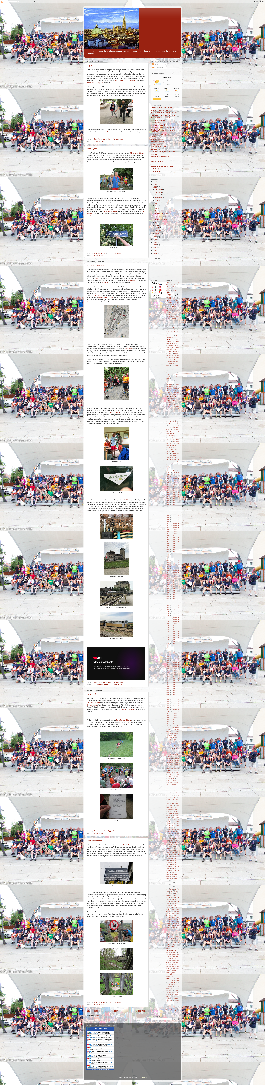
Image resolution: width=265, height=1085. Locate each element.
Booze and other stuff (172, 351)
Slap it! (89, 65)
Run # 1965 (169, 846)
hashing (168, 472)
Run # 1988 (174, 864)
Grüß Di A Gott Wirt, (93, 703)
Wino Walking (171, 1010)
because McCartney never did (125, 80)
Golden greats (172, 455)
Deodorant (169, 384)
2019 (93, 141)
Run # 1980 (174, 860)
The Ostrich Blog (156, 144)
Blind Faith (169, 335)
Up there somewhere (95, 265)
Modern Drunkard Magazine (160, 156)
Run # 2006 (169, 878)
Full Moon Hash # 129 (172, 412)
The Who (173, 996)
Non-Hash (169, 782)
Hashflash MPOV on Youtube (160, 117)
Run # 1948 (175, 831)
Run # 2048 (175, 911)
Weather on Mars (157, 139)
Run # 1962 (174, 844)
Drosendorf (131, 280)
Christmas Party (95, 1033)
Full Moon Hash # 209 (172, 423)
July (156, 203)
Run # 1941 (171, 825)
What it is (176, 1004)
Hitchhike (176, 731)
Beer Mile (173, 329)
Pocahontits (169, 790)
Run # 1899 (175, 823)
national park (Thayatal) (106, 297)
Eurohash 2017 (172, 396)
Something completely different (170, 976)
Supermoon (169, 986)
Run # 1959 (174, 841)
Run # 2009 (174, 880)
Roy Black (176, 815)
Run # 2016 (169, 886)
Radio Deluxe (155, 122)
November (158, 192)
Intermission (175, 741)
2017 (155, 237)
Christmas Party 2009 (172, 361)
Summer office (172, 982)
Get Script (94, 1069)
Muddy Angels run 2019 (172, 768)
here (91, 216)
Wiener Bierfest (170, 1008)
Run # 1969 (169, 850)
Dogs (167, 388)
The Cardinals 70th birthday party (172, 994)
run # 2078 (176, 931)
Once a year (92, 149)
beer (175, 326)
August (157, 200)
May (156, 222)
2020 (155, 181)
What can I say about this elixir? (161, 110)
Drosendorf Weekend (103, 684)
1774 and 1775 (170, 286)
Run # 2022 (169, 890)
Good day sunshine (171, 457)
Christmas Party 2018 (172, 374)
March (157, 228)
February (158, 230)
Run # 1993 (169, 866)
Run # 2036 (174, 899)
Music (177, 772)
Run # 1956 (100, 141)
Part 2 (175, 788)
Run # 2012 (169, 882)
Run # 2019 (174, 888)
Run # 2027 (174, 895)
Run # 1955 (100, 255)
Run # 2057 (175, 915)
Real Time (99, 1069)
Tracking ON (106, 1069)
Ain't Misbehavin (173, 308)
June (157, 206)
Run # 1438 (175, 819)
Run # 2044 (175, 907)
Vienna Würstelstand (158, 125)
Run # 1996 (169, 870)
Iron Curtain (95, 295)
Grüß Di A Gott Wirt (172, 459)
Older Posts (141, 1011)
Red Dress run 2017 (171, 809)
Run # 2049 (171, 913)
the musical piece (128, 709)
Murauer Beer (169, 772)
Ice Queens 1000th (171, 737)
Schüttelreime (155, 171)
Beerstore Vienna (157, 159)
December (158, 189)
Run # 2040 (169, 905)
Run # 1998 (174, 872)
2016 (155, 239)
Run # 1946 (171, 829)
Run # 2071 (175, 923)
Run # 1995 (174, 868)
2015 (155, 242)
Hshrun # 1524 (172, 735)
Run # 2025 (169, 893)
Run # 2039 (174, 903)
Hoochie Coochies (174, 733)
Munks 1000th (172, 770)
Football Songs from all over (160, 134)
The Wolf (169, 998)
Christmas (172, 359)
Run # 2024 (174, 892)
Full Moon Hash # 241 (172, 447)
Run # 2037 (169, 901)
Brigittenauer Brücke (137, 153)
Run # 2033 (169, 897)
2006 (174, 290)
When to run (172, 1006)
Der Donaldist (155, 149)
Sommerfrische (92, 302)
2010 (155, 250)
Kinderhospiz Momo (157, 141)
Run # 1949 (100, 1004)
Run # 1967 (171, 817)
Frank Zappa (170, 400)
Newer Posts (92, 1011)
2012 (155, 245)
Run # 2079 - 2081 (173, 933)
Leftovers (174, 752)
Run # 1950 (100, 833)
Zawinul (168, 1012)
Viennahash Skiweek (158, 120)
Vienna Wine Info (156, 164)
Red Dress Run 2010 (172, 799)
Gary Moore (175, 453)
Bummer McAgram (174, 357)
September (159, 197)
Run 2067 (171, 938)
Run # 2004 (174, 876)
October (158, 195)
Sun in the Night (171, 984)
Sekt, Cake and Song (123, 720)
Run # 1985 (169, 862)
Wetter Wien (166, 77)
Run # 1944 (175, 827)
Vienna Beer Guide (157, 161)
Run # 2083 (171, 935)
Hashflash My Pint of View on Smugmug (164, 112)
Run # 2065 (171, 921)
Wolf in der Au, (128, 845)
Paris (177, 786)
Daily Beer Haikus (157, 169)
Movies (177, 762)
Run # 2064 (175, 919)
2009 (155, 253)
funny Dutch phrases (110, 211)
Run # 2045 (171, 909)
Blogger (144, 1077)
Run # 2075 (175, 927)
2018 (93, 255)
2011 (155, 248)
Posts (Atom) (99, 1015)
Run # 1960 (169, 842)
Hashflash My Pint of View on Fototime (163, 115)
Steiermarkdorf (175, 980)
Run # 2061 (171, 917)
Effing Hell (154, 136)
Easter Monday (172, 394)
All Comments (158, 67)
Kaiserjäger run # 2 (171, 747)
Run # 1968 (174, 848)
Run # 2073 (171, 925)
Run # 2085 (175, 936)
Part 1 (169, 788)
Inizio (167, 741)
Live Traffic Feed (100, 1029)
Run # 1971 (174, 852)
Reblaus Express (116, 412)
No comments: (118, 139)
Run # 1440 (171, 821)
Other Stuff (169, 786)
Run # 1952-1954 (116, 684)
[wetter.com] (157, 99)
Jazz (170, 743)
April (156, 225)
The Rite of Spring (94, 694)
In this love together (171, 739)
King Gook (169, 749)
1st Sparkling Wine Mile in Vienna (172, 288)
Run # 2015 (174, 884)
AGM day (175, 306)
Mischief (176, 758)
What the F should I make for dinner (163, 151)
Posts (156, 64)
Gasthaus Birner (109, 132)
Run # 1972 (169, 854)
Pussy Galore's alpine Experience (172, 792)
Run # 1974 (174, 856)
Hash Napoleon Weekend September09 (172, 469)
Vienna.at (154, 154)
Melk (98, 278)
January (158, 233)
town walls (128, 348)
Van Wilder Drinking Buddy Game (162, 166)
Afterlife (168, 306)
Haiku (170, 461)
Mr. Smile (170, 764)
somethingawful (156, 174)
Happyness (169, 465)
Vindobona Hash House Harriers (161, 108)
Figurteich (173, 398)
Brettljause (127, 500)
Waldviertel (106, 282)
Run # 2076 (171, 929)
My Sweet (171, 778)
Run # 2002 (169, 874)
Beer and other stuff (172, 328)
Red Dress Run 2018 (172, 811)
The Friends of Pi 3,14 (158, 146)
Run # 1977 (169, 858)
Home (117, 1011)
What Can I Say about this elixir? (100, 1036)
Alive (167, 310)
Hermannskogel (92, 705)
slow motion (170, 972)
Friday (168, 406)
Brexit (170, 353)
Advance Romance (94, 841)
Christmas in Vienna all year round (162, 127)
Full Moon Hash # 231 (172, 435)
